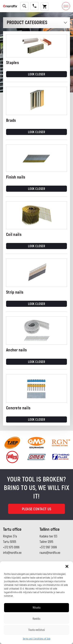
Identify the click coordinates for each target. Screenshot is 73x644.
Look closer (36, 74)
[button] (67, 566)
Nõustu (37, 608)
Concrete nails (18, 408)
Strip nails (14, 292)
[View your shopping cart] (45, 7)
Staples (12, 62)
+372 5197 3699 (48, 547)
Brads (11, 120)
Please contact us (36, 509)
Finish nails (15, 177)
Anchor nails (16, 350)
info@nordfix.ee (12, 553)
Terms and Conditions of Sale (36, 638)
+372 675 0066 (11, 547)
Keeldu (36, 619)
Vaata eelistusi (36, 630)
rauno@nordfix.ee (50, 553)
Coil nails (13, 234)
